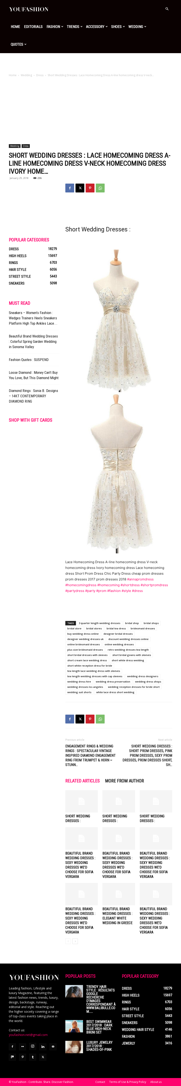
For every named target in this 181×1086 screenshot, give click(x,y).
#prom (101, 591)
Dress (39, 75)
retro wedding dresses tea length (128, 649)
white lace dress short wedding (115, 692)
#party (90, 591)
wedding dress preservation (113, 681)
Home (15, 26)
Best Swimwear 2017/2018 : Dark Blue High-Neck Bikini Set (99, 1027)
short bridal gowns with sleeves (131, 655)
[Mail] (53, 1046)
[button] (167, 9)
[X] (79, 188)
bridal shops (151, 623)
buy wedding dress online (83, 633)
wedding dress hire (79, 681)
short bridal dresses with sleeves (87, 655)
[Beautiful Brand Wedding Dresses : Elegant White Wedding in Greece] (118, 894)
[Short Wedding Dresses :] (81, 801)
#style (126, 591)
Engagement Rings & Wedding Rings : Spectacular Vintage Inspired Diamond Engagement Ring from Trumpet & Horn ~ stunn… (90, 755)
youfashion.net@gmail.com (28, 1035)
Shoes (116, 26)
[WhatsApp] (100, 188)
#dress (137, 591)
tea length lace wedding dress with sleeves (93, 671)
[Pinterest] (90, 188)
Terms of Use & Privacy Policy (127, 1082)
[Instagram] (32, 1046)
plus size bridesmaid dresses (85, 649)
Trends (73, 26)
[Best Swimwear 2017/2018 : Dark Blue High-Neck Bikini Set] (74, 1026)
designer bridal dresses (118, 633)
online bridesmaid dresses (83, 644)
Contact (100, 1082)
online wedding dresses (119, 644)
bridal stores (94, 628)
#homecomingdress (80, 585)
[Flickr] (22, 1046)
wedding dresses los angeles (85, 686)
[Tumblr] (32, 1057)
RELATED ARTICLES (82, 780)
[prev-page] (68, 941)
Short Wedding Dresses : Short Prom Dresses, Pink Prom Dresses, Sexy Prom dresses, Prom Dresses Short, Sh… (147, 755)
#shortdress (130, 585)
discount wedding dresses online (128, 639)
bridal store (74, 628)
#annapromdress (140, 579)
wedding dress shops (148, 681)
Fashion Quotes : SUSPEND (29, 359)
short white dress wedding (128, 660)
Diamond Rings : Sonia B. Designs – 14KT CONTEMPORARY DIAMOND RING (33, 395)
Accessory (95, 26)
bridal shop (132, 623)
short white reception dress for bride (89, 665)
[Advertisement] (90, 63)
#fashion (114, 591)
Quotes (17, 44)
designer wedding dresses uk (85, 639)
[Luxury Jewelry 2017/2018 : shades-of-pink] (74, 1047)
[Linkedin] (42, 1046)
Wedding (135, 26)
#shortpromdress (154, 585)
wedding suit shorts (79, 692)
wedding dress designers (142, 676)
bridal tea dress (116, 628)
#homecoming (108, 585)
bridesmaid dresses (143, 628)
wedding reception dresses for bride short (134, 686)
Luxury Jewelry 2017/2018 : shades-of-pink (99, 1046)
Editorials (33, 26)
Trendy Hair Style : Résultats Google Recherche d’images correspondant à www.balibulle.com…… (101, 999)
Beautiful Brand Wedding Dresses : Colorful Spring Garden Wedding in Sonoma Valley (33, 341)
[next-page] (75, 941)
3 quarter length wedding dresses (99, 623)
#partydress (74, 591)
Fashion (53, 26)
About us (156, 1082)
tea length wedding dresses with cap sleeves (94, 676)
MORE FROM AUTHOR (124, 780)
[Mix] (12, 1057)
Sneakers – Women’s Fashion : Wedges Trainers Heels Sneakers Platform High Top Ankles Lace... (33, 318)
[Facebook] (69, 188)
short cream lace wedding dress (87, 660)
